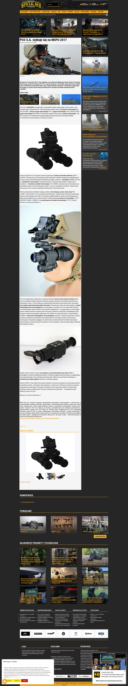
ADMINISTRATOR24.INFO (27, 610)
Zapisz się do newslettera (98, 14)
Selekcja (53, 11)
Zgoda (24, 680)
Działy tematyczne (35, 11)
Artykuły (29, 14)
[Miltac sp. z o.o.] (76, 633)
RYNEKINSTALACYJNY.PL (80, 610)
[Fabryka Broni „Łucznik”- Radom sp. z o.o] (63, 633)
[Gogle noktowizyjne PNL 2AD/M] (50, 148)
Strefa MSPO (35, 14)
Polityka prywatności (93, 0)
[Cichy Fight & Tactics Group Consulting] (51, 633)
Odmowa (17, 680)
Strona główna (23, 14)
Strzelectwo (46, 11)
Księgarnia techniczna (84, 676)
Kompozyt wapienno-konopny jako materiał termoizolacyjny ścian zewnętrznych (62, 616)
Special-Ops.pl (31, 4)
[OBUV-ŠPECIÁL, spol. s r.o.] (101, 633)
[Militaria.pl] (25, 633)
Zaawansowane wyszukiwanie (53, 6)
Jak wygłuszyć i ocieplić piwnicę (27, 617)
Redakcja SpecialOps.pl (25, 42)
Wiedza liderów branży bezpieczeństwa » (109, 681)
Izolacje (60, 676)
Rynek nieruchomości (25, 619)
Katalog (77, 11)
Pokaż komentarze (28, 502)
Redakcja (101, 0)
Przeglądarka (85, 11)
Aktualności (24, 11)
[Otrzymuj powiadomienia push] (4, 681)
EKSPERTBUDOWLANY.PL (45, 610)
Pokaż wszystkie (100, 536)
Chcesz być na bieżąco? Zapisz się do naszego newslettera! (39, 418)
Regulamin (85, 0)
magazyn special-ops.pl (77, 0)
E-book (64, 11)
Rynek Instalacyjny (72, 676)
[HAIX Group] (88, 633)
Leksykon (100, 11)
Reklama (106, 0)
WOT (59, 11)
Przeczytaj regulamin (56, 669)
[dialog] (109, 668)
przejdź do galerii (25, 482)
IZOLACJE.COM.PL (60, 610)
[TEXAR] (38, 633)
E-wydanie (93, 11)
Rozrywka (70, 11)
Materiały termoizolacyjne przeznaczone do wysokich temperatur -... (61, 620)
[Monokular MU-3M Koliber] (50, 251)
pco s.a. (24, 426)
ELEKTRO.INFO (94, 610)
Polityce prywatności (15, 677)
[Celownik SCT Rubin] (50, 349)
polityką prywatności (91, 667)
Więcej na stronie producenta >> (30, 395)
